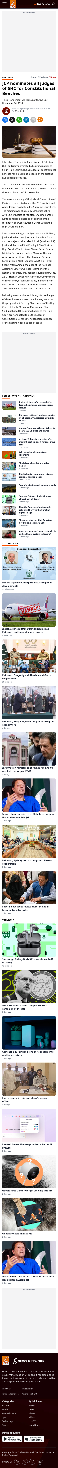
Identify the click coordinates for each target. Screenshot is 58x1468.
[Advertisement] (29, 43)
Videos (32, 1417)
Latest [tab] (6, 396)
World (5, 1409)
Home (34, 77)
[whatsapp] (19, 120)
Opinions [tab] (28, 396)
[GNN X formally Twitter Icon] (25, 1462)
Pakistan (43, 77)
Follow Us (7, 1461)
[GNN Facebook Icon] (17, 1462)
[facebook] (5, 120)
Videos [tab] (16, 396)
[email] (33, 120)
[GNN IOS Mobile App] (34, 1439)
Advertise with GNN (29, 1394)
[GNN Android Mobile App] (12, 1439)
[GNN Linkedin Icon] (40, 1462)
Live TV (32, 1421)
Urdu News (34, 1425)
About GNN (6, 1389)
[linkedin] (26, 120)
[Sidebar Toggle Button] (4, 4)
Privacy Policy (27, 1389)
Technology (7, 1421)
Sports (5, 1417)
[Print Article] (40, 119)
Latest (32, 1409)
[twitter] (12, 120)
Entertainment (9, 1413)
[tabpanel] (29, 469)
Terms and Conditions (10, 1394)
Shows (32, 1413)
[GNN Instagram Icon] (32, 1462)
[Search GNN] (53, 4)
